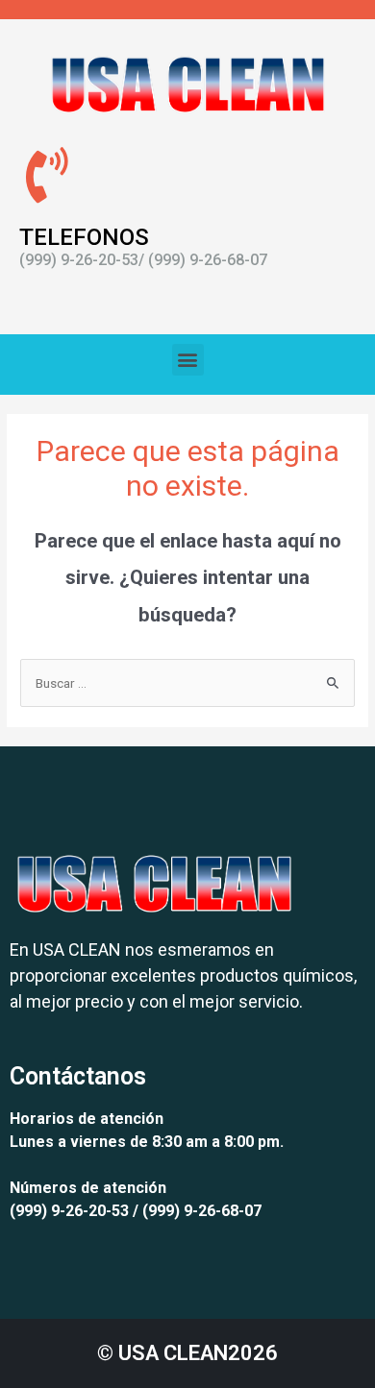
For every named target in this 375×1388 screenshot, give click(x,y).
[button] (188, 360)
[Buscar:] (187, 683)
